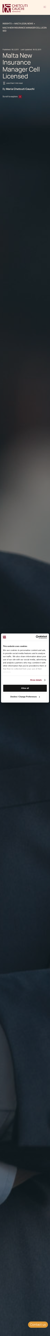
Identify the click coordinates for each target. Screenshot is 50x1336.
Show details (36, 680)
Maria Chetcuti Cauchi (20, 89)
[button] (44, 8)
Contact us (38, 1325)
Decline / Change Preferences (23, 697)
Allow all (25, 688)
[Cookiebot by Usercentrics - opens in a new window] (36, 637)
